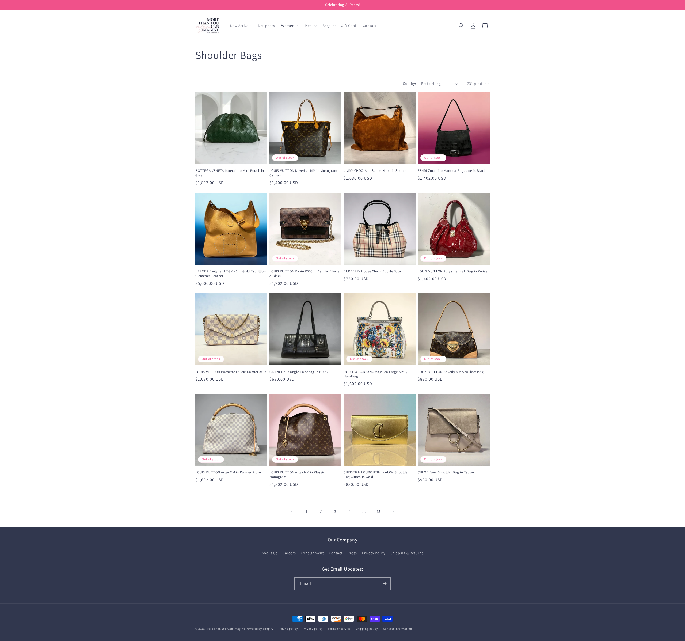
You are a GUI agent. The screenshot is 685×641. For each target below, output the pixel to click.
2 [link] (321, 511)
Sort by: (409, 83)
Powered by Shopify (259, 629)
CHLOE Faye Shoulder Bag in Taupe (446, 472)
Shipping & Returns (407, 553)
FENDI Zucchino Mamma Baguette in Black (452, 171)
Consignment (312, 553)
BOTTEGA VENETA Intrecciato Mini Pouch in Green (229, 173)
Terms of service (339, 629)
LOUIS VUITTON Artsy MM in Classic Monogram (297, 474)
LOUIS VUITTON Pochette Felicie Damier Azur (230, 372)
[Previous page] (292, 511)
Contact (335, 553)
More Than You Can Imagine (225, 629)
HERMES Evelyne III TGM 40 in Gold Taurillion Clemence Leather (230, 273)
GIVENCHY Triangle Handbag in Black (298, 372)
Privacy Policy (373, 553)
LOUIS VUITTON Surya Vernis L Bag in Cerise (452, 271)
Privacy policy (313, 629)
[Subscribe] (384, 583)
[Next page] (393, 511)
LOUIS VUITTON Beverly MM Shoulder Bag (451, 372)
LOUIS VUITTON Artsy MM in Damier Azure (228, 472)
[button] (290, 25)
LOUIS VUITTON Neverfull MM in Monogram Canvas (303, 173)
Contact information (397, 629)
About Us (270, 553)
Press (352, 553)
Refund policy (288, 629)
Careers (289, 553)
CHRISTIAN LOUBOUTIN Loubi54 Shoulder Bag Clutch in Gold (376, 474)
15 (378, 511)
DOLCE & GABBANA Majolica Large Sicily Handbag (375, 374)
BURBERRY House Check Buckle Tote (372, 271)
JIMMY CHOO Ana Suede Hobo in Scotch (375, 171)
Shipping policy (367, 629)
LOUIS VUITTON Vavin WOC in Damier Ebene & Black (304, 273)
